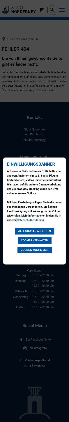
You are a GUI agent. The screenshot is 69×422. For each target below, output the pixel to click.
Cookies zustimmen (34, 250)
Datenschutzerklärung (30, 220)
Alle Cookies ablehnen (34, 231)
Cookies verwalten (34, 240)
